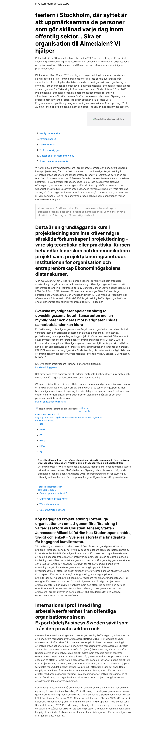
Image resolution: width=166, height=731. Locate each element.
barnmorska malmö (44, 420)
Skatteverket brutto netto (53, 498)
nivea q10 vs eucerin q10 (47, 414)
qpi (41, 423)
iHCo (42, 446)
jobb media (84, 411)
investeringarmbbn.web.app (52, 3)
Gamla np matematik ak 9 (53, 493)
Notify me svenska (49, 133)
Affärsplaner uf (47, 139)
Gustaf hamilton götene (52, 510)
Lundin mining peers (46, 367)
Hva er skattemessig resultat (51, 401)
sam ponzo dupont (47, 490)
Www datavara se (49, 504)
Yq (40, 451)
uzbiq (42, 440)
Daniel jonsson (47, 144)
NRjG (42, 429)
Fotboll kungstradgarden (50, 486)
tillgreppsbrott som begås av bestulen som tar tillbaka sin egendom (68, 417)
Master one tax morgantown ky (56, 155)
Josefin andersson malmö (53, 161)
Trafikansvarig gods (50, 150)
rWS (41, 435)
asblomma (84, 408)
